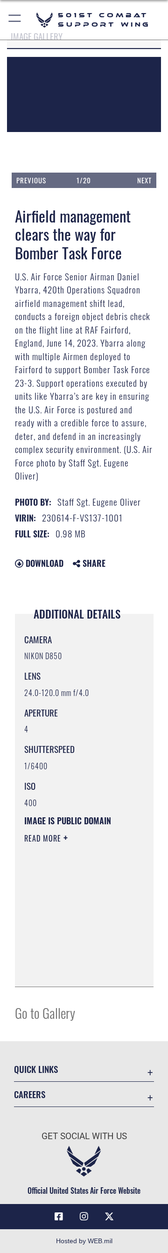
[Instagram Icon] (84, 1217)
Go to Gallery (45, 1012)
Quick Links (36, 1069)
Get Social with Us (84, 1136)
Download (43, 563)
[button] (15, 20)
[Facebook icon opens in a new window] (59, 1217)
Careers (29, 1094)
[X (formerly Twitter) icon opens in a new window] (109, 1217)
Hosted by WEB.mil (84, 1241)
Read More (43, 838)
